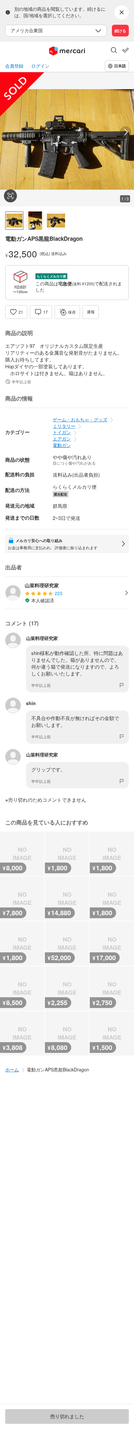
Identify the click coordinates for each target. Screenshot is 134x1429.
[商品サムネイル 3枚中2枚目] (35, 220)
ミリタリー (64, 426)
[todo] (125, 50)
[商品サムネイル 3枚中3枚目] (56, 220)
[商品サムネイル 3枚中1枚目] (14, 220)
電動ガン (62, 445)
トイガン (62, 432)
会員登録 (14, 66)
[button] (114, 51)
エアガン (62, 438)
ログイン (40, 66)
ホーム (12, 1069)
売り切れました (67, 1416)
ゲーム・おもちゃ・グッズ (80, 419)
